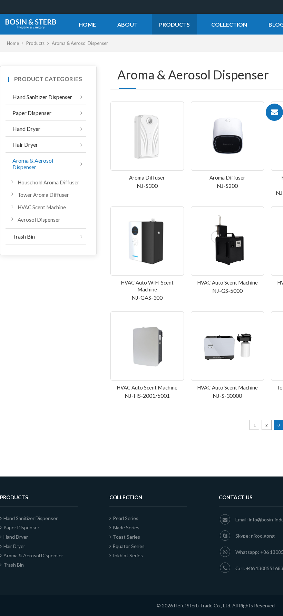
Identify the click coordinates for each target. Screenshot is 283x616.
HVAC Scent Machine (42, 207)
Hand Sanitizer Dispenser (42, 97)
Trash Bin (23, 236)
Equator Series (129, 546)
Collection (229, 24)
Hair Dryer (25, 144)
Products (174, 24)
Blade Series (126, 527)
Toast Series (126, 537)
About (127, 24)
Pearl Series (125, 518)
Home (87, 24)
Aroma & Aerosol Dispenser (32, 163)
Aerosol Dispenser (39, 219)
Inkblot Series (128, 555)
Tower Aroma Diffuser (43, 195)
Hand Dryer (26, 128)
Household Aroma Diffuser (48, 182)
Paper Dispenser (31, 112)
